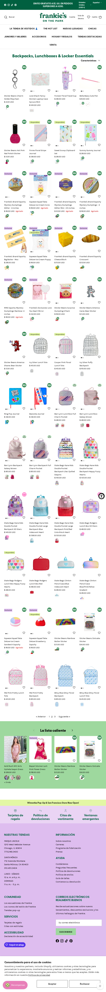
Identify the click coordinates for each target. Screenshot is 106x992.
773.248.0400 (11, 854)
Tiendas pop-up (12, 912)
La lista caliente (53, 732)
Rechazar (85, 983)
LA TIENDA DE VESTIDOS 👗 (24, 30)
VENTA (53, 47)
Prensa (59, 854)
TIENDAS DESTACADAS (90, 39)
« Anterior (41, 719)
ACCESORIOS (39, 39)
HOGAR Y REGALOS (62, 39)
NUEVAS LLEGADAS (73, 30)
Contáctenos (62, 866)
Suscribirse (65, 934)
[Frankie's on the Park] (53, 19)
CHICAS (92, 30)
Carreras (60, 847)
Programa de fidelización (68, 850)
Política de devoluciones (68, 873)
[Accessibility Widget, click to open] (101, 496)
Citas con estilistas (13, 928)
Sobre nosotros (63, 843)
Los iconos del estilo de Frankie (20, 909)
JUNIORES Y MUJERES (15, 39)
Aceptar (52, 983)
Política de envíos (64, 877)
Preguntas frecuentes (66, 870)
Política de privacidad (39, 975)
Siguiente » (64, 719)
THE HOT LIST (50, 30)
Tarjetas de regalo (13, 925)
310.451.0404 (10, 870)
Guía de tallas (62, 880)
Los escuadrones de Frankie (18, 905)
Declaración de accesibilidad (18, 938)
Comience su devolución (68, 884)
